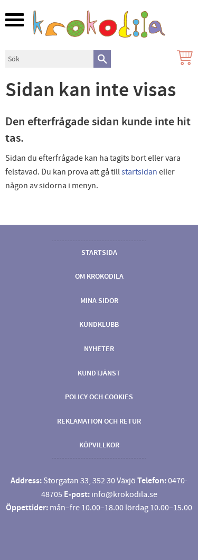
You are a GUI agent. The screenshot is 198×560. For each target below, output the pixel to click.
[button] (14, 20)
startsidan (139, 172)
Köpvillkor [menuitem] (99, 445)
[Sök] (102, 59)
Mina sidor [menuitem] (99, 301)
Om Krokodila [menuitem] (99, 276)
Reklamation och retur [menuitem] (99, 421)
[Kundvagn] (183, 59)
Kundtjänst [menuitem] (99, 373)
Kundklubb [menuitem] (99, 324)
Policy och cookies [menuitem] (99, 397)
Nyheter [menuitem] (99, 349)
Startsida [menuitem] (99, 253)
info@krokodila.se (124, 494)
